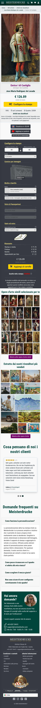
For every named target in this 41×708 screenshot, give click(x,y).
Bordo (6, 154)
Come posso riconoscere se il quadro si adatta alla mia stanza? (19, 564)
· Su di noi (6, 671)
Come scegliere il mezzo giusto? (18, 572)
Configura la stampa (22, 104)
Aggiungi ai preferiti (21, 131)
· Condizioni (6, 659)
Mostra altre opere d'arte (20, 436)
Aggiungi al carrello (21, 266)
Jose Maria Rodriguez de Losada (13, 10)
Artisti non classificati (23, 8)
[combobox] (20, 156)
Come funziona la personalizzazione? (20, 521)
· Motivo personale (27, 656)
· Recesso (6, 666)
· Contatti (5, 656)
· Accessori (25, 669)
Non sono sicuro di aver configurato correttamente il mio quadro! (19, 581)
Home (3, 8)
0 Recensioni (25, 135)
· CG (4, 661)
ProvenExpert (15, 487)
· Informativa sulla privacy (10, 664)
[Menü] (2, 3)
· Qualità (24, 661)
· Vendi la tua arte (27, 659)
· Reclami (5, 669)
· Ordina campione (27, 671)
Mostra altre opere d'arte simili (20, 357)
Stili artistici (11, 8)
